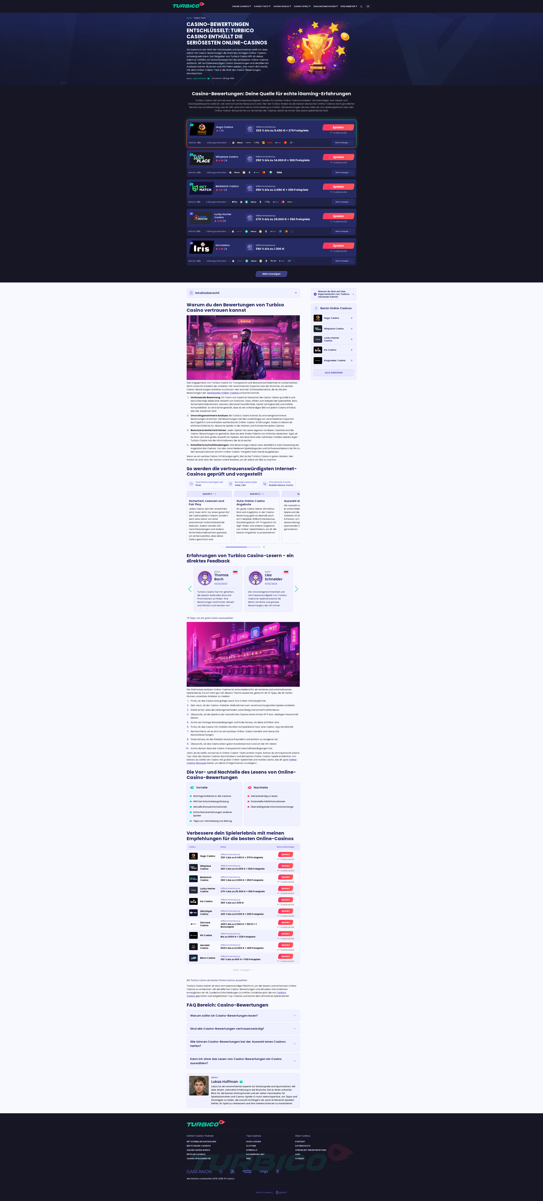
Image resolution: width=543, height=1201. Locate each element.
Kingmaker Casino (335, 360)
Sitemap (299, 1158)
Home (189, 18)
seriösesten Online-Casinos (223, 393)
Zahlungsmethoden (324, 6)
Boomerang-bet (255, 1154)
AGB (297, 1154)
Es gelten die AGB (340, 133)
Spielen (338, 127)
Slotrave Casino (205, 924)
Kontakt (300, 1141)
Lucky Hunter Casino (222, 216)
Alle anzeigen (334, 372)
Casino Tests (261, 6)
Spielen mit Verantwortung (310, 1150)
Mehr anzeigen (342, 142)
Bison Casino (207, 958)
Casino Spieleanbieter (199, 1158)
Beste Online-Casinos (199, 1145)
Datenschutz (302, 1145)
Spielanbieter (348, 6)
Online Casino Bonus (198, 1150)
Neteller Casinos (196, 1154)
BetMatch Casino (227, 186)
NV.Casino (206, 935)
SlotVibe (251, 1145)
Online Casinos (240, 6)
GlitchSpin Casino (206, 912)
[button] (222, 547)
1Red (248, 1158)
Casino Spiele (301, 6)
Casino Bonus (281, 6)
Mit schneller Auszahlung (201, 1141)
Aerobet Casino (205, 946)
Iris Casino (223, 245)
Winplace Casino (227, 156)
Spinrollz (251, 1150)
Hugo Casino (224, 127)
